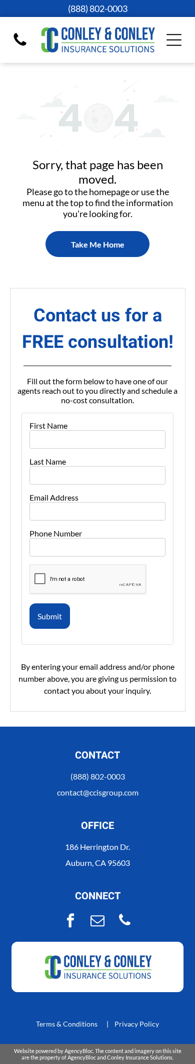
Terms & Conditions (67, 1024)
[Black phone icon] (20, 44)
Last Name (48, 461)
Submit (50, 616)
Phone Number (56, 533)
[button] (174, 39)
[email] (97, 921)
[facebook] (71, 921)
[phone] (125, 921)
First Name (49, 425)
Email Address (54, 497)
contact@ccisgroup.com (97, 792)
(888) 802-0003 (97, 776)
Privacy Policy (136, 1024)
